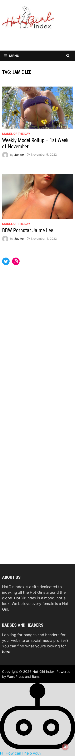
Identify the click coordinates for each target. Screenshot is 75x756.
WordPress (15, 676)
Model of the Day (16, 133)
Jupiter (19, 154)
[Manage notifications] (65, 747)
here (6, 651)
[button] (37, 719)
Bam (35, 676)
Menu (14, 56)
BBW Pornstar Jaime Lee (27, 230)
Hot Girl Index (43, 671)
